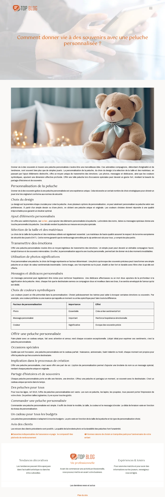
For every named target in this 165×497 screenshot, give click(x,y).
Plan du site (82, 495)
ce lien (44, 221)
